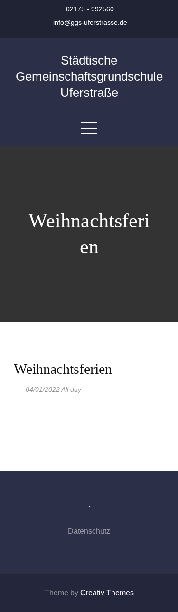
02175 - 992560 (90, 9)
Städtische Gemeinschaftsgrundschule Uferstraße (89, 76)
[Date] (19, 387)
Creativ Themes (107, 593)
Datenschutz (89, 531)
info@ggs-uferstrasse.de (90, 22)
